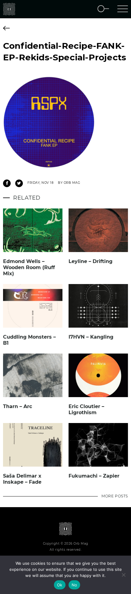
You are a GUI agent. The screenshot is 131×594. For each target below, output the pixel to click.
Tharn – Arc (17, 406)
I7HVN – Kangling (91, 337)
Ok (59, 584)
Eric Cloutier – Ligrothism (86, 409)
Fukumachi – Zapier (94, 476)
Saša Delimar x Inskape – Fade (22, 479)
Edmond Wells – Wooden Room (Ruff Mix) (29, 267)
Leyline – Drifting (90, 261)
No (74, 584)
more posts (114, 496)
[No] (123, 575)
